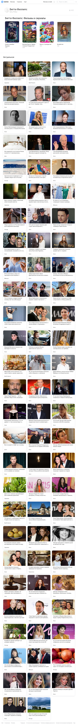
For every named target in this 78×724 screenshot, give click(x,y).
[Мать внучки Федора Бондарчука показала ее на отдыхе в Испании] (39, 439)
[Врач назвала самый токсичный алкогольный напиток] (14, 195)
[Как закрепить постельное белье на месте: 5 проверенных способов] (14, 146)
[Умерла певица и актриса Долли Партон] (63, 684)
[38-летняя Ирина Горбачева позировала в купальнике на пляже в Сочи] (14, 684)
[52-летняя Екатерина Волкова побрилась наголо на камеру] (63, 635)
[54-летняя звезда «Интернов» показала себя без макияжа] (63, 415)
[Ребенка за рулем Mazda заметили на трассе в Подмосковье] (39, 341)
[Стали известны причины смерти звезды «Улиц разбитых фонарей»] (39, 464)
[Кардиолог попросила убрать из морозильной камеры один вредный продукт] (14, 72)
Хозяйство (60, 44)
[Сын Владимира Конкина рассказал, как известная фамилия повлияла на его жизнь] (63, 146)
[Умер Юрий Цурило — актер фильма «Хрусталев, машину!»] (14, 390)
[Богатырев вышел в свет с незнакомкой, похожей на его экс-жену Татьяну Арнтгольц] (14, 244)
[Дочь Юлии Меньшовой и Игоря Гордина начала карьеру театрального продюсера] (63, 562)
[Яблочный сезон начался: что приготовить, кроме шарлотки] (14, 366)
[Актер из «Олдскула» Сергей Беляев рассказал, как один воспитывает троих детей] (39, 170)
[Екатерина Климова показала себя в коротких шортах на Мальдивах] (14, 317)
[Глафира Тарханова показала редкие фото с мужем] (63, 244)
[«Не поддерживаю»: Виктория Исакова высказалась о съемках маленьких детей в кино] (63, 121)
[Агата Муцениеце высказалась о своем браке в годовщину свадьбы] (39, 317)
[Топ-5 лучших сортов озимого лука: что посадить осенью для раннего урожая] (63, 659)
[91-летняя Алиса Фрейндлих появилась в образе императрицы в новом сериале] (63, 390)
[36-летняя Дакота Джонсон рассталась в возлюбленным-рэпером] (14, 659)
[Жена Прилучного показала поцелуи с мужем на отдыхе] (63, 464)
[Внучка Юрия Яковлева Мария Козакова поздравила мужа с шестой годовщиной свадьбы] (63, 317)
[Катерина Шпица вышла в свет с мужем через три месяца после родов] (39, 195)
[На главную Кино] (5, 2)
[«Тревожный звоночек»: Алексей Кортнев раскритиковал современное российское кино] (14, 97)
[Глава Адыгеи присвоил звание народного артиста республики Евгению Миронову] (39, 610)
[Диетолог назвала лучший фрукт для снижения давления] (14, 488)
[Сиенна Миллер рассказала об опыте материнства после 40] (39, 635)
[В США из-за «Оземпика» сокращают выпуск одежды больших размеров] (63, 195)
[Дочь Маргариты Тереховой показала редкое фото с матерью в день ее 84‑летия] (63, 97)
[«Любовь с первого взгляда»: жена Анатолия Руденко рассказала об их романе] (39, 244)
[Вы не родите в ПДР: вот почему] (14, 439)
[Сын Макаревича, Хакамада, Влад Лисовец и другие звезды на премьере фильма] (39, 146)
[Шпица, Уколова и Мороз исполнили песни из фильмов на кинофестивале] (63, 268)
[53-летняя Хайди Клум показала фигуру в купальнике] (39, 684)
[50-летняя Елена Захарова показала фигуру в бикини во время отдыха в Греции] (39, 586)
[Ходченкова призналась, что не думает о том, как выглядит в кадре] (14, 415)
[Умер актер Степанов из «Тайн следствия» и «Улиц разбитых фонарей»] (63, 293)
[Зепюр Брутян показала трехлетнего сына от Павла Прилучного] (14, 562)
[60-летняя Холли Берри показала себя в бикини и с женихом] (39, 366)
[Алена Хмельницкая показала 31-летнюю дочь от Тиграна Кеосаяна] (14, 121)
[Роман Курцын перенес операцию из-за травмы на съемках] (14, 464)
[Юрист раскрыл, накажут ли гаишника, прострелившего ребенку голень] (14, 586)
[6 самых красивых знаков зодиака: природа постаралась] (39, 562)
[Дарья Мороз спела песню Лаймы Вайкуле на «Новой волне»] (63, 366)
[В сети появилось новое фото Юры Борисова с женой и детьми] (14, 610)
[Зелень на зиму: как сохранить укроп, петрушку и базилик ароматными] (39, 72)
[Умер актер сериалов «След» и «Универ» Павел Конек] (63, 219)
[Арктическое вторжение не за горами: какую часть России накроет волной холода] (14, 170)
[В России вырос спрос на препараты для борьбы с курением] (14, 268)
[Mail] (2, 2)
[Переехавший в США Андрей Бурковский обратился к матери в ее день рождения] (63, 72)
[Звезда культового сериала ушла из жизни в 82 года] (63, 537)
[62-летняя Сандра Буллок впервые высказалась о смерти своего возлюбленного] (63, 488)
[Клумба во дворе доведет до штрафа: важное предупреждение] (14, 635)
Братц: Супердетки (45, 44)
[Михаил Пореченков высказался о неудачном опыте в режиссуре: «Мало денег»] (39, 415)
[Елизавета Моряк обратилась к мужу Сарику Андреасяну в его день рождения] (63, 610)
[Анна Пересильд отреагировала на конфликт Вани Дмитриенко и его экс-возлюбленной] (63, 513)
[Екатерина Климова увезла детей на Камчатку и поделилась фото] (63, 170)
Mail (2, 722)
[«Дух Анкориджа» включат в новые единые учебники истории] (39, 659)
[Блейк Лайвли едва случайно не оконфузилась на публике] (63, 341)
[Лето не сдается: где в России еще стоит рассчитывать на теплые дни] (39, 708)
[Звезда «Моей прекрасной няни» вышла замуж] (63, 439)
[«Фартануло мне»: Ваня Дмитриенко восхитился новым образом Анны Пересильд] (39, 268)
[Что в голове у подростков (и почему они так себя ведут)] (14, 293)
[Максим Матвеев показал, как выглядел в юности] (14, 341)
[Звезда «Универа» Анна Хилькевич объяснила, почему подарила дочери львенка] (63, 586)
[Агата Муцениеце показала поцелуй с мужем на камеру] (14, 708)
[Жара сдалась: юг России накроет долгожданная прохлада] (14, 219)
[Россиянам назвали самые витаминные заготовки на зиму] (14, 537)
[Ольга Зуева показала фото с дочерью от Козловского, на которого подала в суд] (63, 708)
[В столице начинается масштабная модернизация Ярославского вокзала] (39, 513)
